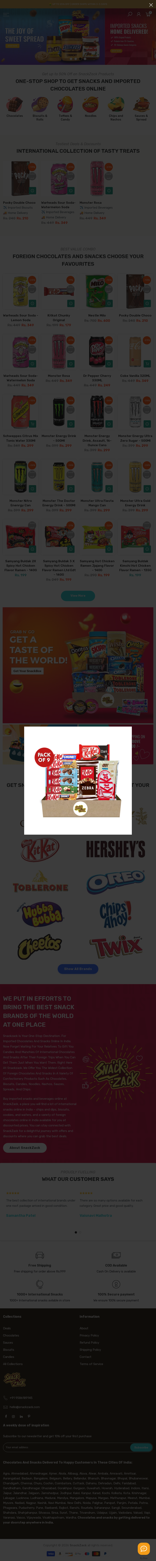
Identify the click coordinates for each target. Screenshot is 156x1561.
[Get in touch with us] (144, 1549)
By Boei (144, 1558)
